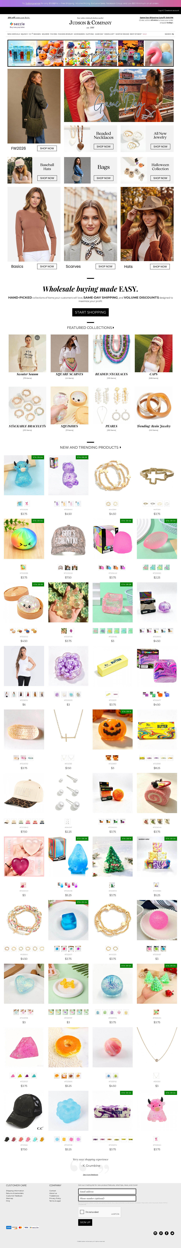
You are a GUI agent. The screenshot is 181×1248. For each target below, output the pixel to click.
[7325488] (64, 504)
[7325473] (71, 949)
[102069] (64, 758)
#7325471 (68, 954)
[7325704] (98, 1012)
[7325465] (95, 631)
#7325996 (113, 891)
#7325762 (113, 1081)
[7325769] (86, 1012)
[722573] (28, 1139)
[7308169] (21, 694)
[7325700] (105, 1012)
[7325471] (57, 949)
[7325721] (13, 1076)
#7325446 (113, 573)
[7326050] (23, 758)
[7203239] (67, 567)
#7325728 (68, 1145)
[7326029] (122, 821)
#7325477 (157, 700)
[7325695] (78, 1076)
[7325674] (109, 1139)
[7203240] (60, 567)
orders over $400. (19, 18)
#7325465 (113, 637)
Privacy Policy (55, 1198)
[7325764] (58, 1012)
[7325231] (108, 694)
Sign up (85, 1222)
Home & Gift (109, 34)
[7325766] (72, 1012)
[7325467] (116, 631)
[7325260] (145, 567)
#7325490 (68, 509)
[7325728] (57, 1139)
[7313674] (14, 694)
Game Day (99, 34)
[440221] (108, 949)
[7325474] (78, 949)
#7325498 (68, 891)
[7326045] (145, 821)
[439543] (14, 949)
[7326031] (64, 694)
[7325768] (79, 1012)
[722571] (42, 1139)
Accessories (79, 34)
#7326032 (68, 700)
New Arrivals (13, 34)
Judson (32, 3)
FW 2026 (53, 34)
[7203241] (74, 567)
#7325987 (113, 764)
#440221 (112, 954)
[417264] (145, 504)
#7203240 (68, 573)
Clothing (90, 34)
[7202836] (14, 821)
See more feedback (90, 1174)
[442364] (108, 504)
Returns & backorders (14, 1193)
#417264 (157, 509)
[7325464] (102, 631)
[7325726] (71, 1139)
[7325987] (108, 758)
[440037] (28, 949)
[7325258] (160, 567)
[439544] (7, 949)
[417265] (153, 504)
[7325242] (13, 631)
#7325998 (24, 1018)
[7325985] (170, 758)
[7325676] (95, 1139)
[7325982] (149, 758)
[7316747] (35, 694)
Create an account (172, 10)
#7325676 (113, 1145)
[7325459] (163, 949)
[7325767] (51, 1012)
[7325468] (124, 631)
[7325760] (108, 1076)
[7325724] (34, 1076)
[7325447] (122, 567)
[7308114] (7, 694)
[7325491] (78, 504)
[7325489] (71, 504)
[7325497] (74, 885)
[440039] (42, 949)
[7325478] (160, 694)
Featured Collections (90, 328)
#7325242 (24, 637)
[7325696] (57, 1076)
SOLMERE (45, 34)
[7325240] (27, 631)
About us (53, 1193)
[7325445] (115, 567)
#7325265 (24, 509)
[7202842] (7, 821)
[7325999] (23, 1012)
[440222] (115, 949)
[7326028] (115, 821)
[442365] (115, 504)
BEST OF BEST (136, 34)
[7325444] (108, 567)
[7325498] (60, 885)
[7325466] (109, 631)
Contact (52, 1191)
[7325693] (64, 1076)
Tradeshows (54, 1196)
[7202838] (28, 821)
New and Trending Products (89, 447)
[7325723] (27, 1076)
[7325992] (142, 631)
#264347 (68, 827)
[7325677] (124, 1139)
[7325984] (163, 758)
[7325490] (57, 504)
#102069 (68, 764)
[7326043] (160, 821)
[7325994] (170, 631)
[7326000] (30, 1012)
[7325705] (71, 631)
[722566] (7, 1139)
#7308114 (24, 700)
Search (168, 34)
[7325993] (163, 631)
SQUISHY (24, 34)
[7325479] (167, 694)
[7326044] (167, 821)
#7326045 (157, 827)
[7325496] (67, 885)
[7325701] (112, 1012)
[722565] (14, 1139)
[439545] (21, 949)
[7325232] (115, 694)
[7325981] (142, 758)
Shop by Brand (122, 34)
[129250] (156, 1076)
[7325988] (115, 758)
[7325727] (78, 1139)
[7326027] (108, 821)
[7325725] (64, 1139)
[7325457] (149, 949)
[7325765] (65, 1012)
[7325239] (20, 631)
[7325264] (27, 504)
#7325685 (157, 891)
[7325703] (126, 1012)
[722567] (21, 1139)
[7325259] (167, 567)
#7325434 (157, 1018)
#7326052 (24, 764)
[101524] (71, 758)
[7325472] (64, 949)
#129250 (157, 1081)
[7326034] (78, 694)
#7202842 (24, 827)
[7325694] (71, 1076)
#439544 (24, 954)
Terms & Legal (55, 1201)
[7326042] (153, 821)
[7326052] (16, 758)
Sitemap (9, 1198)
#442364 (112, 509)
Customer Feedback (14, 1196)
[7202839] (35, 821)
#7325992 (157, 637)
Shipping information (15, 1191)
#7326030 (112, 827)
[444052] (160, 504)
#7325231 (112, 700)
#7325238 (24, 573)
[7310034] (42, 694)
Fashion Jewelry (65, 34)
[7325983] (156, 758)
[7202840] (42, 821)
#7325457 (157, 954)
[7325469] (131, 631)
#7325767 (68, 1018)
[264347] (67, 821)
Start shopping (90, 312)
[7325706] (64, 631)
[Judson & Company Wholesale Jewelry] (90, 23)
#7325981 (157, 764)
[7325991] (156, 631)
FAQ (8, 1201)
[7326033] (71, 694)
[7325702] (119, 1012)
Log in (160, 10)
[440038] (35, 949)
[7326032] (57, 694)
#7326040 (24, 891)
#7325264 (157, 1145)
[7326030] (101, 821)
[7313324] (28, 694)
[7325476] (153, 694)
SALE (145, 34)
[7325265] (20, 504)
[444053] (167, 504)
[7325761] (115, 1076)
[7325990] (149, 631)
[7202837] (21, 821)
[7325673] (102, 1139)
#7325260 (157, 573)
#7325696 (68, 1081)
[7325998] (16, 1012)
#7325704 (112, 1018)
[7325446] (101, 567)
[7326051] (30, 758)
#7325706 (68, 637)
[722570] (35, 1139)
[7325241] (34, 631)
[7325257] (153, 567)
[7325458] (156, 949)
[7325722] (20, 1076)
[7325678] (131, 1139)
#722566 (24, 1145)
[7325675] (116, 1139)
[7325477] (145, 694)
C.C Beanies (35, 34)
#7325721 (24, 1081)
